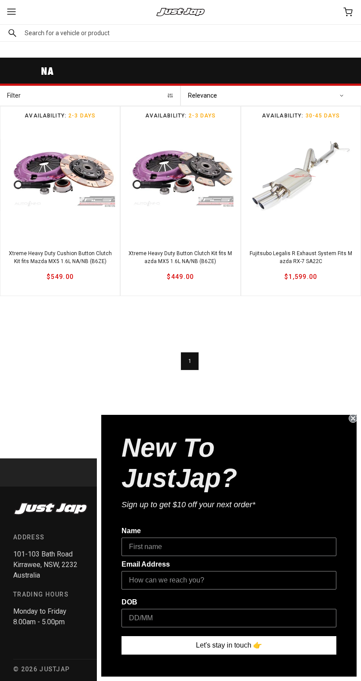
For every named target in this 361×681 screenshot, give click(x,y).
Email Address (146, 564)
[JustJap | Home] (180, 12)
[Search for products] (10, 33)
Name (131, 531)
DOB (129, 602)
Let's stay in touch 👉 (229, 645)
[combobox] (180, 33)
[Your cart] (348, 12)
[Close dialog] (353, 418)
